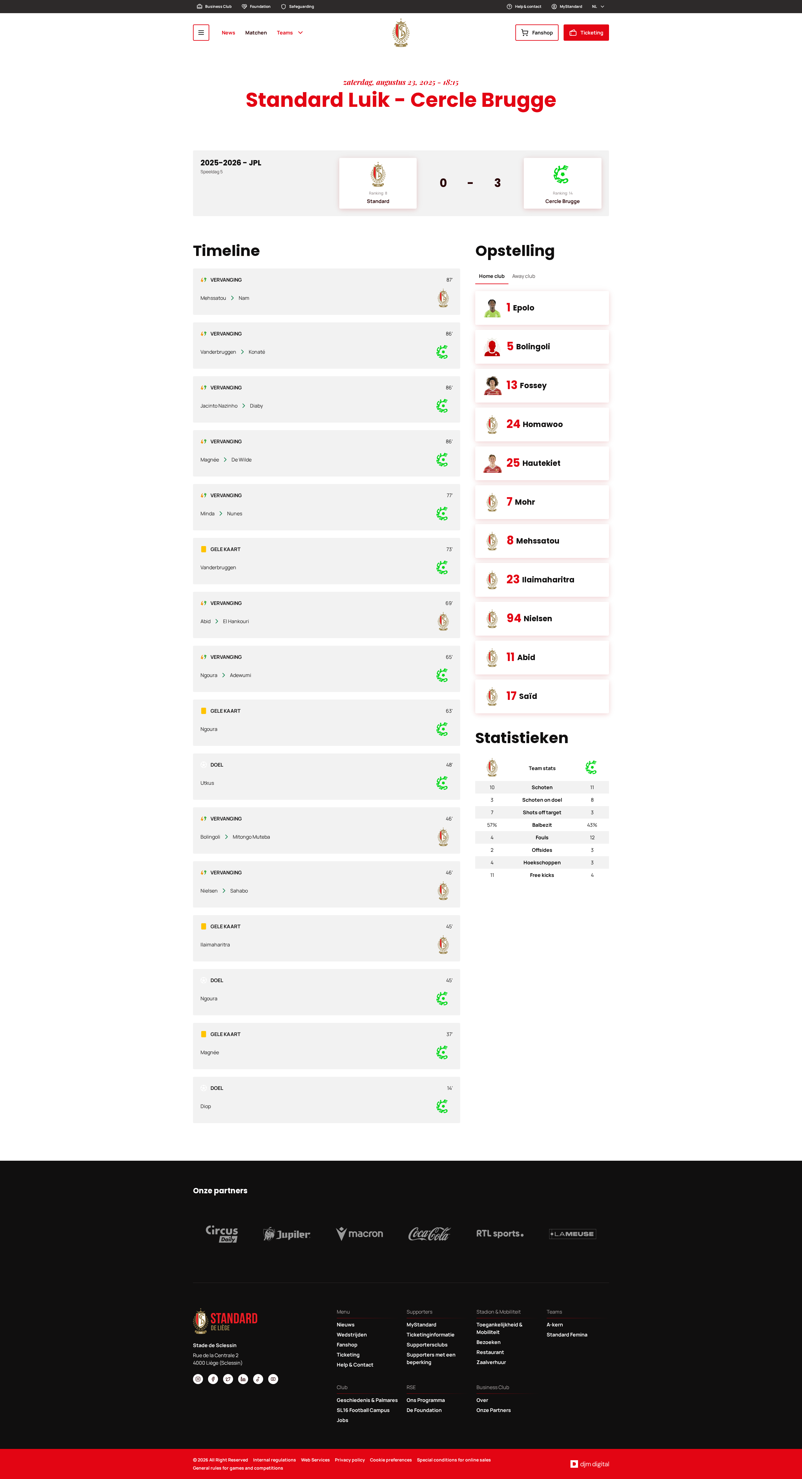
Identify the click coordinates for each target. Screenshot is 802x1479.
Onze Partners (494, 1410)
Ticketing (592, 32)
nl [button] (594, 6)
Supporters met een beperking (431, 1358)
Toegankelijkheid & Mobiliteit (500, 1328)
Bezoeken (489, 1342)
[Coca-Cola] (430, 1234)
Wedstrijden (352, 1334)
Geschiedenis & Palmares (367, 1400)
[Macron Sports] (359, 1234)
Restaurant (490, 1352)
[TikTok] (258, 1379)
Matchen (256, 32)
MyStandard (571, 6)
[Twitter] (228, 1379)
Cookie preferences (391, 1460)
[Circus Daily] (222, 1234)
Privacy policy (350, 1460)
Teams (285, 32)
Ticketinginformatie (431, 1334)
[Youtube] (273, 1379)
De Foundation (424, 1410)
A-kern (555, 1324)
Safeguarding (301, 6)
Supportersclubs (427, 1344)
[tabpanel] (542, 502)
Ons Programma (426, 1400)
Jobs (342, 1420)
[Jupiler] (287, 1234)
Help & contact (528, 6)
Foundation (260, 6)
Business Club (218, 6)
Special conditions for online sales (454, 1460)
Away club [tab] (523, 276)
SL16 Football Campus (363, 1410)
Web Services (315, 1460)
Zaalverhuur (491, 1362)
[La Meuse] (572, 1234)
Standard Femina (567, 1334)
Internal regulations (274, 1460)
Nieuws (346, 1324)
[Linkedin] (243, 1379)
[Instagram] (198, 1379)
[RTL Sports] (500, 1234)
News (228, 32)
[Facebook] (213, 1379)
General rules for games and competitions (238, 1468)
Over (482, 1400)
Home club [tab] (492, 276)
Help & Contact (355, 1364)
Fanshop (542, 32)
